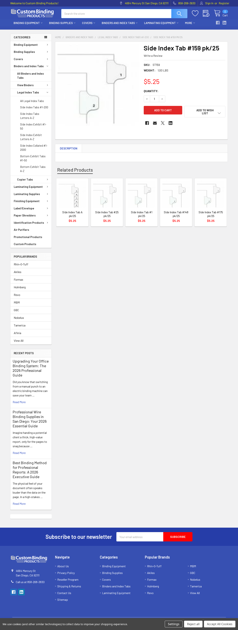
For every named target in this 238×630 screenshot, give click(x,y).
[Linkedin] (224, 22)
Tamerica (19, 325)
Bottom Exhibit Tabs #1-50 (33, 158)
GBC (16, 310)
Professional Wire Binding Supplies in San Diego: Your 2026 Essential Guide (30, 419)
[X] (162, 123)
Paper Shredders (25, 215)
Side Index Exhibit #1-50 (33, 126)
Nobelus (19, 317)
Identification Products (29, 222)
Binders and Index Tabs (118, 23)
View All (18, 340)
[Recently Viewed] (208, 13)
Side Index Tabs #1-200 (34, 107)
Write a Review (153, 55)
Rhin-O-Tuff (21, 264)
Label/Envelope (24, 208)
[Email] (155, 123)
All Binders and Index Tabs (30, 75)
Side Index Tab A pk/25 (72, 214)
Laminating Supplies (27, 194)
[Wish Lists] (197, 13)
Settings (173, 624)
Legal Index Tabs (28, 92)
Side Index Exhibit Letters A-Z (31, 137)
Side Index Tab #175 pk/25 (211, 214)
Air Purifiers (21, 229)
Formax (18, 279)
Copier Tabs (25, 179)
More (188, 23)
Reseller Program (67, 579)
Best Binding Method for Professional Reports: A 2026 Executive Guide (30, 469)
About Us (63, 566)
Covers (87, 23)
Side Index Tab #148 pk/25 (176, 214)
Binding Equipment (27, 23)
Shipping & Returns (69, 586)
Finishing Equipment (27, 201)
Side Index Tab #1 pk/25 (141, 214)
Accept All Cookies (219, 624)
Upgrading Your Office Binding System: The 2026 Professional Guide (31, 368)
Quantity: (151, 91)
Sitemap (62, 599)
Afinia (17, 333)
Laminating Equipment (160, 23)
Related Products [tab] (75, 170)
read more (19, 402)
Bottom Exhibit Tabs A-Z (33, 169)
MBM (17, 302)
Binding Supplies (61, 23)
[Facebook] (217, 22)
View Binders (25, 85)
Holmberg (20, 287)
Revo (17, 294)
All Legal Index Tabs (32, 101)
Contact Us (64, 593)
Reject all (193, 624)
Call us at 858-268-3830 (30, 582)
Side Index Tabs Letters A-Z (29, 116)
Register (224, 3)
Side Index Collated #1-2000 (33, 147)
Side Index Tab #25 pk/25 (107, 214)
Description (68, 148)
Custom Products (25, 244)
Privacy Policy (66, 573)
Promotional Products (28, 237)
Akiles (17, 272)
